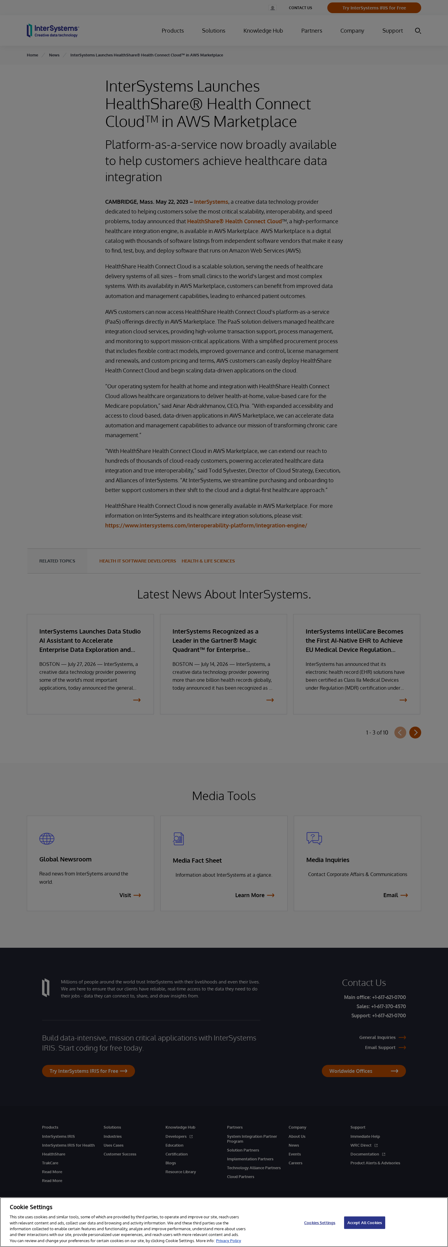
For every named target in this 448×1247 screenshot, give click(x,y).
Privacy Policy (228, 1240)
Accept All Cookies (364, 1222)
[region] (224, 1222)
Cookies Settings (319, 1222)
